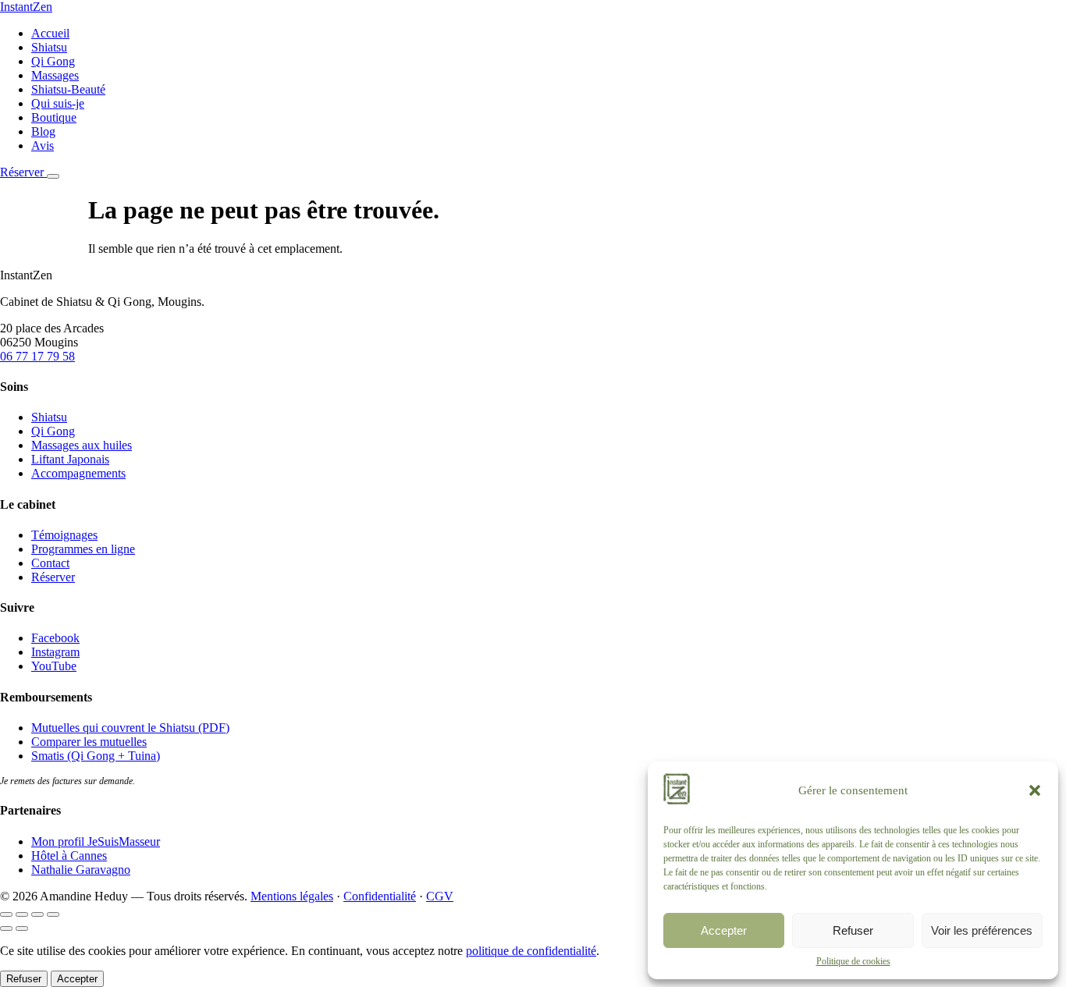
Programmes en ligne (83, 549)
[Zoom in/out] (53, 914)
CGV (439, 896)
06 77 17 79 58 (37, 356)
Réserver (23, 172)
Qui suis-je (57, 103)
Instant (26, 6)
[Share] (22, 914)
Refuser (853, 930)
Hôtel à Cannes (69, 855)
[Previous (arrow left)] (6, 928)
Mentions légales (292, 896)
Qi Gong (53, 61)
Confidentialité (379, 896)
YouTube (53, 666)
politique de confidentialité (531, 950)
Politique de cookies (853, 961)
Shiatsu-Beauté (68, 89)
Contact (50, 563)
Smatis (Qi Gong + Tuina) (95, 755)
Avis (42, 145)
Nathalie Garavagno (80, 869)
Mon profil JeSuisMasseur (95, 841)
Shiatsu (49, 47)
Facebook (55, 637)
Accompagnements (78, 473)
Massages (55, 75)
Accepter (724, 930)
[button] (1035, 790)
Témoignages (64, 534)
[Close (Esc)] (6, 914)
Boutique (53, 117)
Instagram (55, 652)
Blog (43, 131)
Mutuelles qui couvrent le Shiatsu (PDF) (130, 727)
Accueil (50, 33)
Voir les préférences (981, 930)
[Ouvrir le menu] (53, 176)
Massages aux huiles (81, 445)
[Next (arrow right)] (22, 928)
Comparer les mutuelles (89, 741)
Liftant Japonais (70, 459)
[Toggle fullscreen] (37, 914)
